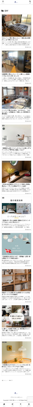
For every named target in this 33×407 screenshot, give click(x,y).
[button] (29, 281)
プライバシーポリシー (16, 397)
